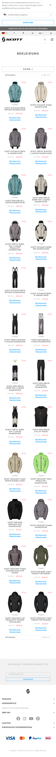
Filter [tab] (26, 69)
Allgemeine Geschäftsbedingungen (15, 708)
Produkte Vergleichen (15, 119)
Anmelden (28, 679)
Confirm (28, 22)
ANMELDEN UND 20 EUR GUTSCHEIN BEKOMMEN (28, 29)
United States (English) (17, 15)
